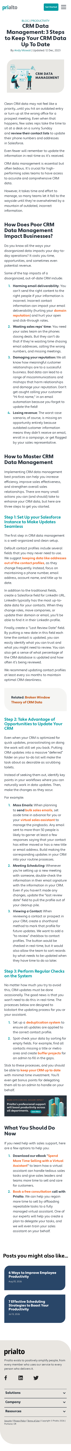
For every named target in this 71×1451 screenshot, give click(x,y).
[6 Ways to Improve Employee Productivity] (34, 1278)
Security (8, 1421)
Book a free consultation (32, 1192)
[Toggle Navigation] (64, 7)
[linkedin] (25, 1382)
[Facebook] (11, 1382)
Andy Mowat (22, 50)
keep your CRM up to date (41, 1070)
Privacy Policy (19, 1421)
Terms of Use (33, 1421)
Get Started (51, 7)
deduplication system (43, 1022)
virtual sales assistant (38, 820)
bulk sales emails (38, 810)
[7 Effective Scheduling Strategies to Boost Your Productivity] (34, 1309)
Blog (25, 21)
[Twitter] (39, 1382)
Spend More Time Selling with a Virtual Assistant (38, 1161)
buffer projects (49, 1053)
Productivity (40, 21)
